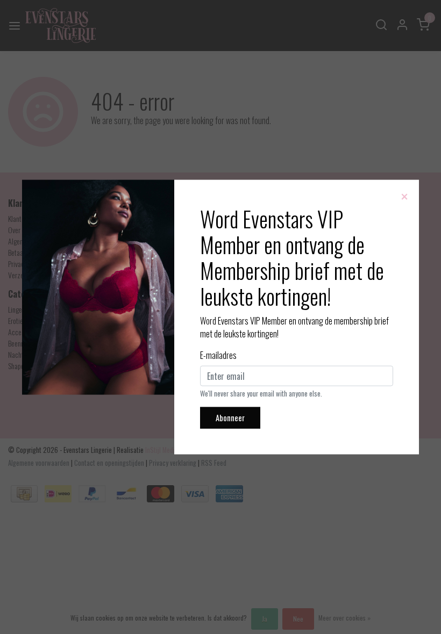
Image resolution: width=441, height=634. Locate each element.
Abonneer (230, 417)
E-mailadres (218, 355)
